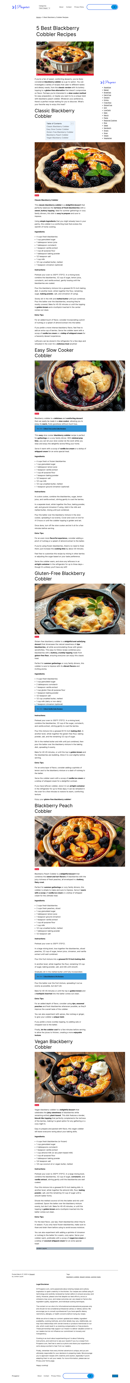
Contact (69, 7)
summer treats (96, 1277)
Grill (105, 108)
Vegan (106, 136)
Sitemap (115, 1376)
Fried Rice (107, 103)
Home (38, 17)
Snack (106, 131)
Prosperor (15, 1376)
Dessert (107, 98)
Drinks (106, 100)
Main (105, 113)
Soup (106, 133)
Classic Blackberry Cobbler (58, 126)
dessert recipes (85, 1277)
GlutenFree (108, 105)
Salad (106, 125)
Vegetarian (108, 138)
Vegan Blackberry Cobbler (57, 138)
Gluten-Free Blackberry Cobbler (60, 132)
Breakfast (107, 92)
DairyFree (107, 95)
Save (66, 74)
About (61, 7)
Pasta (106, 118)
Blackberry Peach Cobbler (57, 135)
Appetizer (107, 87)
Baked (106, 90)
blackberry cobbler (72, 1277)
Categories (42, 6)
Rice (105, 123)
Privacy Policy (79, 7)
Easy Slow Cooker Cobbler (58, 129)
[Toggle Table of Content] (71, 123)
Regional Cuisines (110, 120)
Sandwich (107, 128)
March (106, 115)
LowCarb (107, 110)
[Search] (114, 7)
